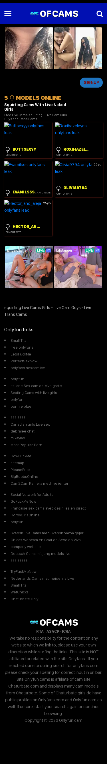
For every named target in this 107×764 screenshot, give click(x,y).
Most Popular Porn (26, 444)
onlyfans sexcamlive (28, 367)
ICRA (66, 631)
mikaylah (18, 438)
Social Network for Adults (32, 494)
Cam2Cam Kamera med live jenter (39, 483)
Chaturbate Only (24, 599)
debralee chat (23, 431)
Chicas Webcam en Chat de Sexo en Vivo (46, 539)
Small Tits (19, 340)
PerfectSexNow (24, 361)
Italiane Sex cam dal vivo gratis (36, 385)
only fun (17, 379)
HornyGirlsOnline (25, 515)
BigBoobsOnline (24, 476)
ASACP (53, 631)
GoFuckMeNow (23, 501)
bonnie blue (21, 406)
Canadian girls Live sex (30, 424)
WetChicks (20, 592)
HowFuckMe (21, 456)
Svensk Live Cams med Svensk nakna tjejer (47, 533)
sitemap (17, 462)
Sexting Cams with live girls (34, 392)
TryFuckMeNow (24, 571)
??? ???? (18, 417)
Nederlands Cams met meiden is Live (42, 578)
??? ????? (19, 560)
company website (26, 546)
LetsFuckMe (21, 354)
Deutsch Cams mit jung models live (40, 553)
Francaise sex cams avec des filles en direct (48, 508)
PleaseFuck (20, 469)
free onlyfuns (22, 347)
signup (91, 82)
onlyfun (17, 399)
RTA (40, 631)
